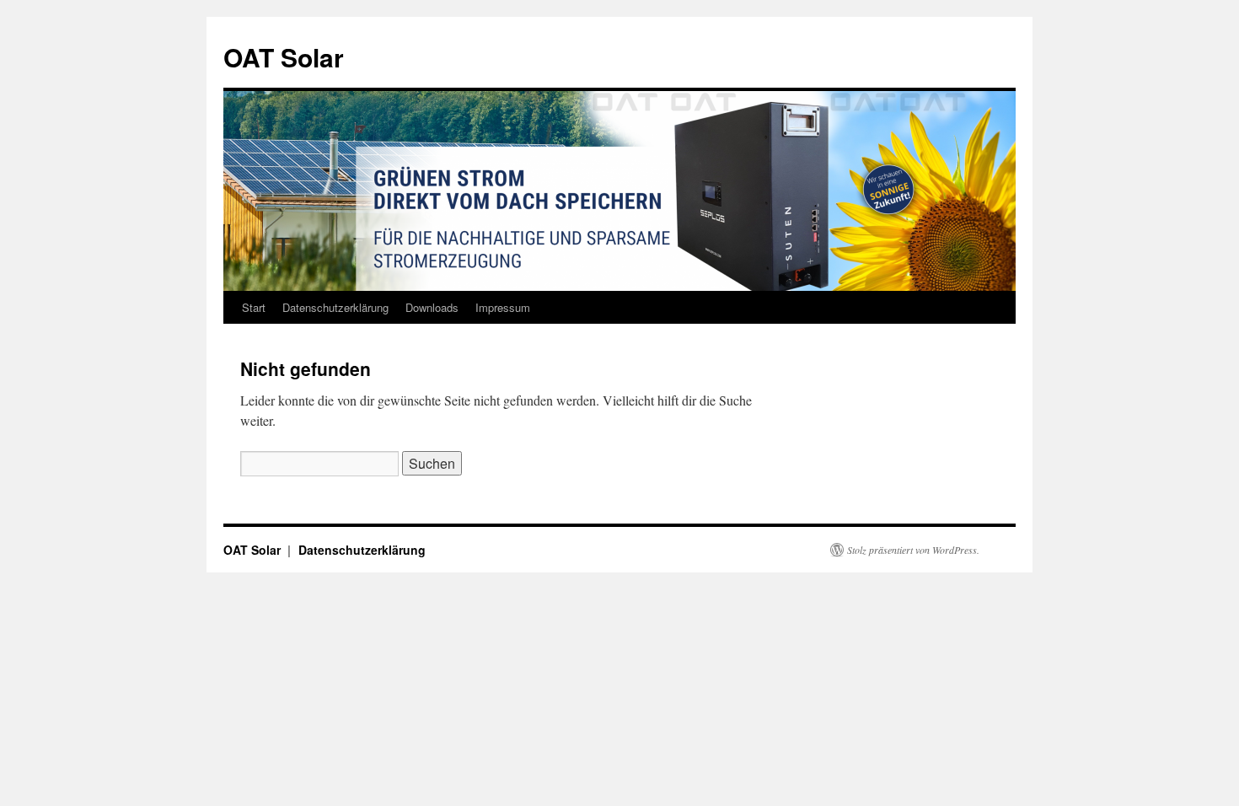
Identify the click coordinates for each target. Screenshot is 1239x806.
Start (254, 307)
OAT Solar (283, 57)
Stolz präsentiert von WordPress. (913, 549)
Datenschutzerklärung (335, 307)
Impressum (502, 307)
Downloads (432, 307)
